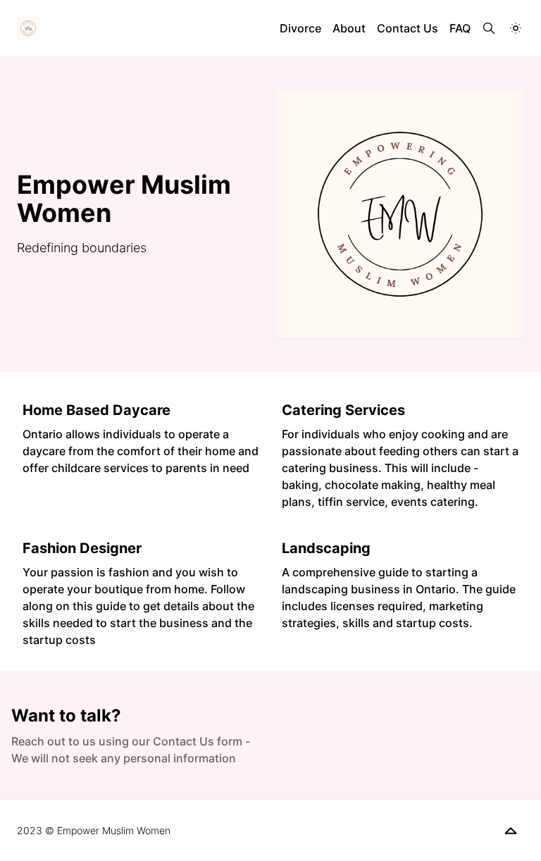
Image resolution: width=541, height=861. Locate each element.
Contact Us (407, 28)
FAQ (460, 28)
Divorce (300, 28)
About (349, 28)
